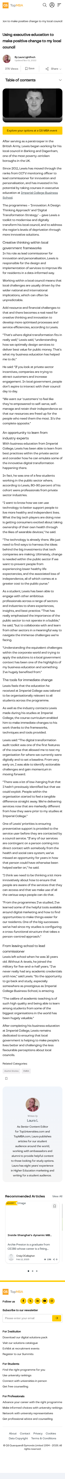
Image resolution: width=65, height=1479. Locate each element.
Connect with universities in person (25, 1381)
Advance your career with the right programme (32, 1402)
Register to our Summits (18, 1354)
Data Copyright (18, 1438)
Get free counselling (15, 1386)
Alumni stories (11, 1071)
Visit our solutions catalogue (20, 1343)
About (13, 1433)
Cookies (51, 1433)
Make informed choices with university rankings (32, 1408)
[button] (28, 1271)
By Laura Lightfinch (25, 57)
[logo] (13, 5)
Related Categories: (15, 1063)
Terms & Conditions (43, 1438)
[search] (45, 5)
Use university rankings (17, 1375)
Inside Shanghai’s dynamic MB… (30, 1235)
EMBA (26, 1071)
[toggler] (59, 4)
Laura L (32, 1120)
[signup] (26, 69)
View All (57, 1196)
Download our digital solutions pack (25, 1337)
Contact (25, 1433)
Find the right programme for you (24, 1370)
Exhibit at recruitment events (21, 1348)
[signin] (52, 4)
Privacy (37, 1433)
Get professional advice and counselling (28, 1419)
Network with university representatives (28, 1413)
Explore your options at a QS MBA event (32, 130)
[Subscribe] (56, 1318)
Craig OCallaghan (25, 1255)
